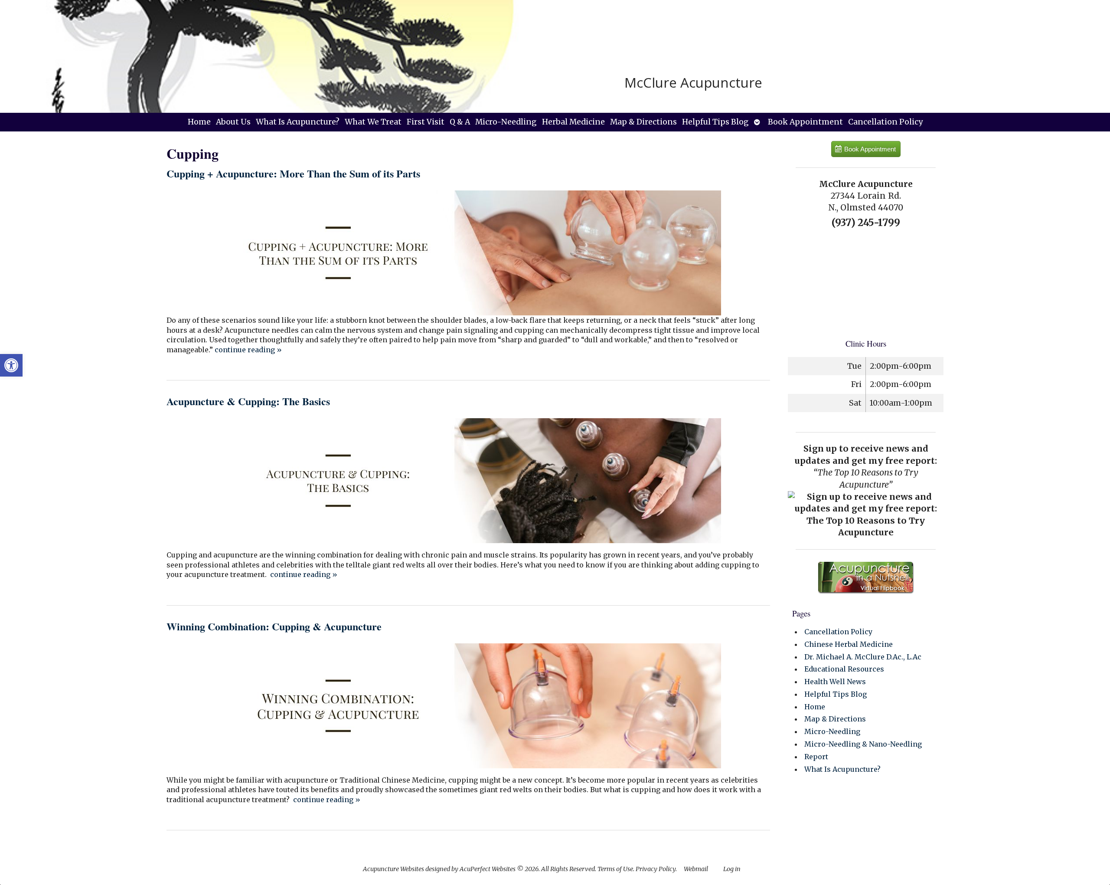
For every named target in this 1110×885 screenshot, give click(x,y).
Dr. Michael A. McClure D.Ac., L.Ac (862, 656)
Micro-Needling (506, 122)
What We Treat (373, 122)
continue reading (248, 349)
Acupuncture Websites (393, 869)
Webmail (696, 869)
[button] (11, 365)
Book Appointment (805, 122)
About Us (233, 122)
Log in (732, 869)
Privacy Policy (656, 869)
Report (816, 756)
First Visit (425, 122)
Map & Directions (643, 122)
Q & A (460, 122)
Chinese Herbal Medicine (848, 644)
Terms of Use (615, 869)
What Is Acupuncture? (298, 122)
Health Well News (835, 681)
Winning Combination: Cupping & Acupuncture (274, 626)
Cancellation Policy (885, 122)
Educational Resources (844, 669)
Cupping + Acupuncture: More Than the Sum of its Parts (293, 173)
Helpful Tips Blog (715, 122)
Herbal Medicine (573, 122)
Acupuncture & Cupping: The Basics (248, 401)
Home (199, 122)
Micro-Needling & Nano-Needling (863, 744)
